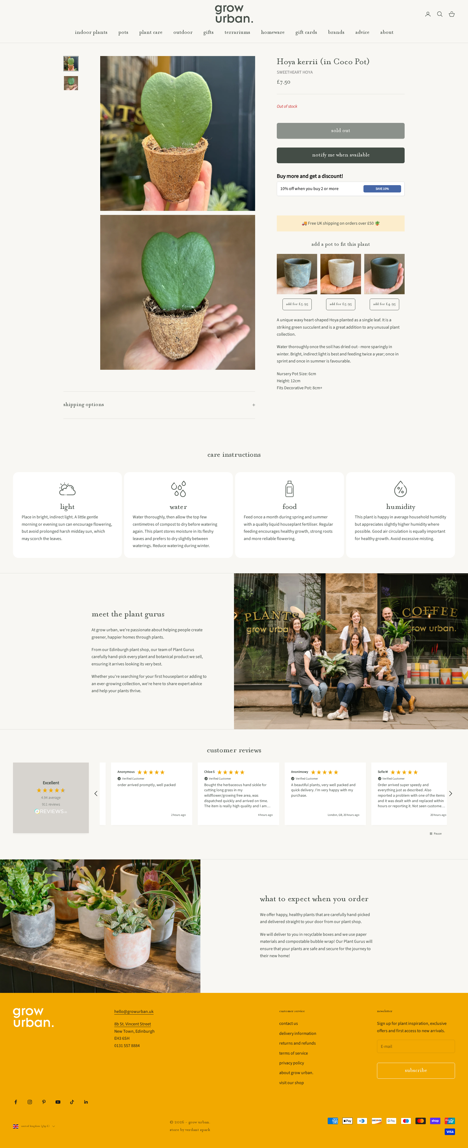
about (387, 32)
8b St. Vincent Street (132, 1024)
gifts (208, 32)
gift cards (306, 32)
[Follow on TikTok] (72, 1102)
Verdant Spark (197, 1130)
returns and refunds (297, 1043)
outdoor (183, 32)
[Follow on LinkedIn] (86, 1102)
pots (123, 32)
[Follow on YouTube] (58, 1102)
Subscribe (416, 1071)
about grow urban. (296, 1073)
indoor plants (91, 32)
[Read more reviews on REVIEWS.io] (51, 812)
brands (336, 32)
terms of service (293, 1053)
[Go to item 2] (71, 83)
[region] (273, 793)
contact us (288, 1023)
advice (362, 32)
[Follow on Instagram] (29, 1102)
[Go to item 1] (71, 63)
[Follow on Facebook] (15, 1102)
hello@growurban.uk (134, 1012)
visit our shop (291, 1083)
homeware (273, 32)
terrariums (237, 32)
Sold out (340, 131)
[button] (96, 793)
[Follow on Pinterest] (44, 1102)
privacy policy (291, 1063)
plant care (150, 32)
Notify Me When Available (341, 155)
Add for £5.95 (297, 304)
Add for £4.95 (384, 304)
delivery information (297, 1033)
